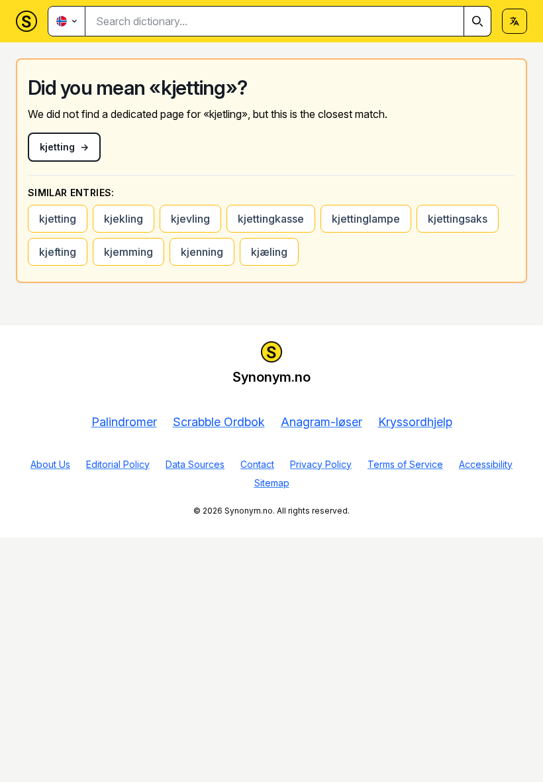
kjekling (123, 218)
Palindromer (124, 422)
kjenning (202, 251)
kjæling (269, 251)
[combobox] (288, 21)
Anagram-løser (321, 422)
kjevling (190, 218)
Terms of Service (405, 464)
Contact (257, 464)
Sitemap (271, 482)
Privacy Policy (321, 464)
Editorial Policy (118, 464)
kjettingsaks (457, 218)
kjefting (57, 251)
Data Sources (195, 464)
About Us (50, 464)
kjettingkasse (271, 218)
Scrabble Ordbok (219, 422)
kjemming (128, 251)
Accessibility (486, 464)
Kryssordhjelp (415, 422)
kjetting (57, 218)
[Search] (477, 21)
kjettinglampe (366, 218)
